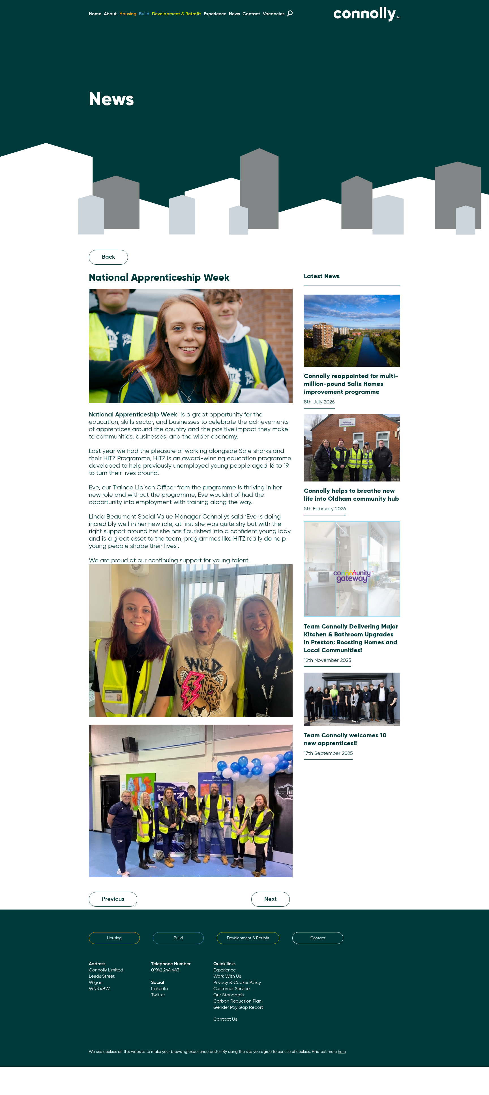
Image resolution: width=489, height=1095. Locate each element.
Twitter (158, 995)
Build (144, 14)
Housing (127, 14)
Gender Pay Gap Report (238, 1007)
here (342, 1052)
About (110, 14)
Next (270, 899)
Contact (251, 14)
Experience (215, 14)
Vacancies (273, 14)
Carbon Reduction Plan (237, 1001)
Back (108, 257)
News (234, 14)
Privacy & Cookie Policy (237, 982)
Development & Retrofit (176, 14)
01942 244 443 (165, 970)
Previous (113, 899)
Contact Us (225, 1019)
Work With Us (227, 976)
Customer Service (231, 989)
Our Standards (228, 995)
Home (95, 14)
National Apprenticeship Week (133, 415)
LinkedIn (159, 989)
